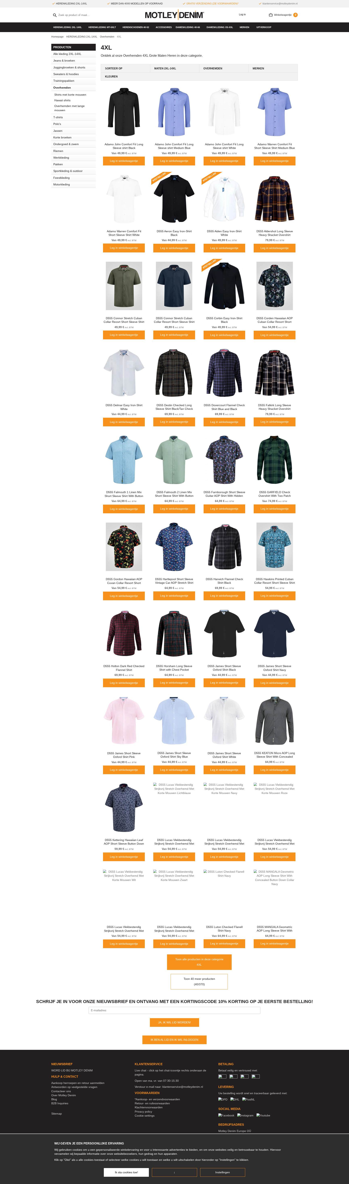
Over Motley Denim (63, 1095)
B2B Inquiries (59, 1103)
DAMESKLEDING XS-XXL (220, 27)
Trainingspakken (63, 80)
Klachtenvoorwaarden (149, 1107)
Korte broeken (62, 137)
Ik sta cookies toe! (126, 1172)
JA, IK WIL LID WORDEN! (174, 1022)
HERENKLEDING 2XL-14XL (67, 27)
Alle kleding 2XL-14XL (67, 53)
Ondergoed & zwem (66, 144)
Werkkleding (61, 157)
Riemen (58, 151)
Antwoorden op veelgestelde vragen (74, 1087)
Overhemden (62, 87)
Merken (245, 27)
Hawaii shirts (62, 100)
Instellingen (222, 1172)
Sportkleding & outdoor (68, 171)
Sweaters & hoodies (66, 74)
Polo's (57, 124)
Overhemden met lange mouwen (69, 108)
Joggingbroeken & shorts (69, 67)
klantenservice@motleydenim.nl (280, 3)
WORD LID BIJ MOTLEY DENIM (72, 1070)
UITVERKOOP (263, 27)
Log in (242, 14)
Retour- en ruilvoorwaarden (152, 1103)
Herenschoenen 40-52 (136, 27)
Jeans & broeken (64, 60)
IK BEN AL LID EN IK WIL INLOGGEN (174, 1039)
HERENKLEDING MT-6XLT (102, 27)
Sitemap (56, 1113)
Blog (54, 1099)
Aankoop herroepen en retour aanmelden (77, 1083)
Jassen (57, 130)
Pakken (58, 164)
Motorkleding (61, 184)
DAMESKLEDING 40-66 (188, 27)
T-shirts (58, 117)
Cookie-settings (145, 1115)
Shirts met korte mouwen (70, 94)
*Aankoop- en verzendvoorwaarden (157, 1099)
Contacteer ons (61, 1091)
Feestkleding (61, 177)
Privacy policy (143, 1111)
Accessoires (164, 27)
